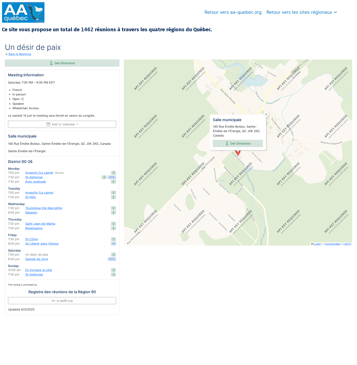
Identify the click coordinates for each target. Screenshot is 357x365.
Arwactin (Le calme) (39, 173)
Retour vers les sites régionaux (299, 12)
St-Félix (30, 197)
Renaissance (34, 228)
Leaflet (317, 243)
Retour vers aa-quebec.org (233, 12)
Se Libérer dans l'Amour (42, 243)
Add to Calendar (63, 124)
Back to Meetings (20, 54)
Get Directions (65, 63)
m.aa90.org (65, 300)
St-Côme (31, 239)
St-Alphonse (34, 177)
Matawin (31, 212)
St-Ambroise (34, 274)
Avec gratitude (35, 181)
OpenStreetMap (333, 243)
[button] (238, 152)
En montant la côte (38, 270)
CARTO (347, 243)
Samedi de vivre (36, 259)
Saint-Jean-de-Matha (40, 223)
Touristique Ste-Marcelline (43, 208)
